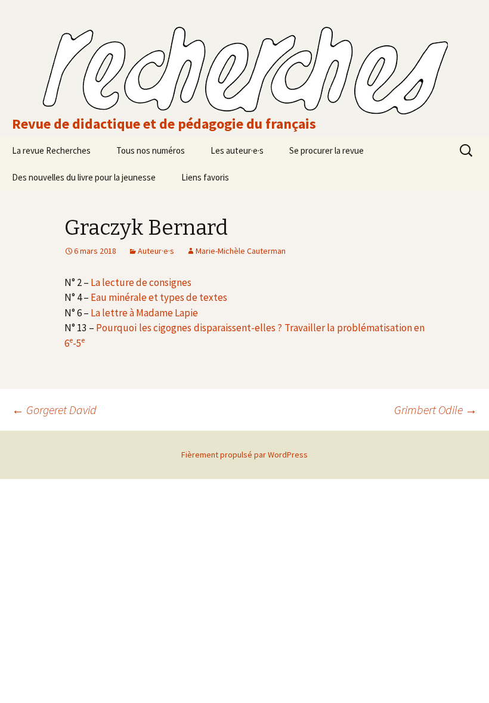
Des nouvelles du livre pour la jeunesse (84, 177)
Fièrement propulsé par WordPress (244, 454)
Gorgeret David (54, 409)
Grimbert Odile (435, 409)
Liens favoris (205, 177)
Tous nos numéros (150, 150)
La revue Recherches (51, 150)
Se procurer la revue (326, 150)
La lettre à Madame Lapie (144, 312)
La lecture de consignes (141, 282)
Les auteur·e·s (237, 150)
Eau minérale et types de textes (159, 297)
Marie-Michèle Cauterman (241, 250)
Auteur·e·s (156, 250)
